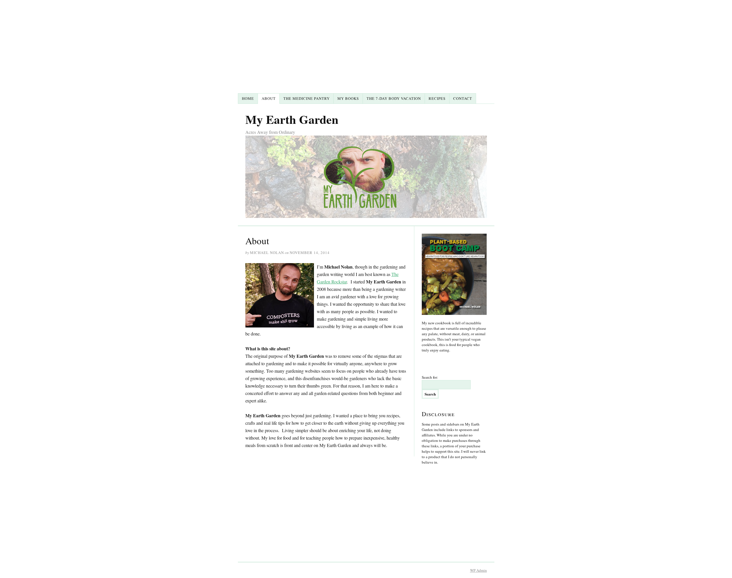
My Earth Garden (291, 119)
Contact (462, 98)
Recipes (437, 98)
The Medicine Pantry (306, 98)
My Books (348, 98)
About (269, 98)
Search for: (430, 377)
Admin (478, 570)
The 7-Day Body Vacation (394, 98)
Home (248, 98)
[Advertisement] (366, 50)
